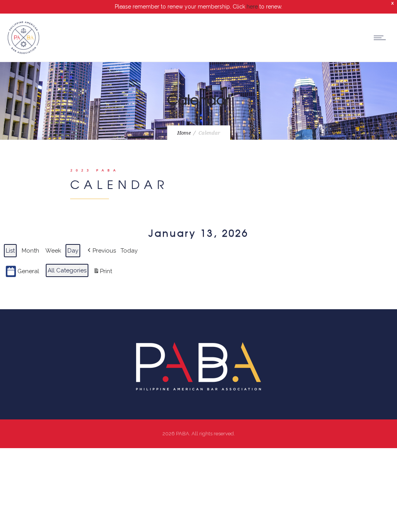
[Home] (23, 52)
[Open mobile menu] (381, 37)
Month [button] (30, 250)
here (252, 6)
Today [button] (129, 250)
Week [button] (53, 250)
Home (184, 133)
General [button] (28, 271)
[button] (101, 251)
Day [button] (72, 250)
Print (102, 273)
